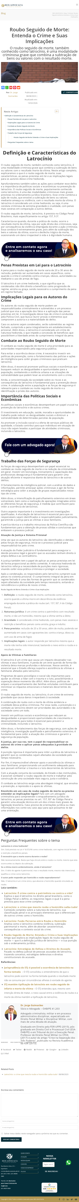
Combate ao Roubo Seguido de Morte (21, 126)
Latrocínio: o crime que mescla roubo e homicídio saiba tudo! (41, 907)
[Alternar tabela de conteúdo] (55, 111)
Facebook (6, 1049)
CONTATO (24, 1164)
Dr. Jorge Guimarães (32, 1005)
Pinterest (40, 1049)
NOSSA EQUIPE (25, 1160)
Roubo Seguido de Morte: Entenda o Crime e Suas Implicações (39, 35)
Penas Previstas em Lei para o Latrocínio (22, 119)
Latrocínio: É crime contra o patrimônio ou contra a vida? (38, 893)
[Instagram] (64, 1199)
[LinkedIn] (68, 1199)
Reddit (29, 1049)
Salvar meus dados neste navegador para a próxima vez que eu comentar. (36, 1133)
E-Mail (6, 1053)
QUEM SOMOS (25, 1153)
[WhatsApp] (7, 87)
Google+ (53, 1049)
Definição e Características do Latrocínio (19, 116)
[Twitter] (72, 1199)
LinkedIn (64, 1049)
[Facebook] (3, 87)
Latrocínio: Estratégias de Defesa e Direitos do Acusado (37, 948)
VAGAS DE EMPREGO (27, 1168)
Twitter (18, 1049)
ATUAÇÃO (24, 1157)
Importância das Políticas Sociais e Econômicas (24, 129)
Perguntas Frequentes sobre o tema (20, 142)
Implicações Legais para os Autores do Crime (24, 123)
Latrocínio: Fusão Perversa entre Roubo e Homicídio (35, 921)
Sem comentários (16, 1042)
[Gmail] (11, 87)
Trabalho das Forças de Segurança (20, 133)
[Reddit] (19, 87)
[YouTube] (76, 1199)
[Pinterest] (15, 87)
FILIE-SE (23, 1171)
